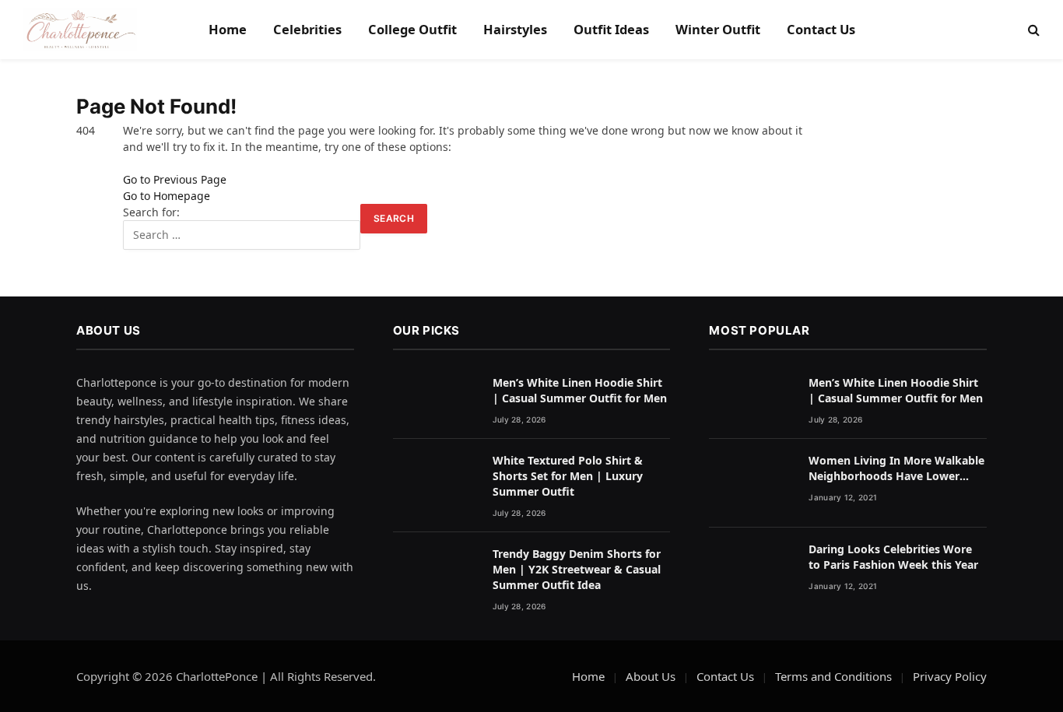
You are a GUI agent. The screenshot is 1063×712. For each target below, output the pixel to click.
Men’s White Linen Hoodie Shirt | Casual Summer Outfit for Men (580, 390)
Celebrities (307, 29)
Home (228, 29)
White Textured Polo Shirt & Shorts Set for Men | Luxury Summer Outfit (568, 476)
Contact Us (821, 29)
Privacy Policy (950, 676)
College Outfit (412, 29)
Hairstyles (515, 29)
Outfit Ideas (611, 29)
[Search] (1032, 29)
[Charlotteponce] (80, 29)
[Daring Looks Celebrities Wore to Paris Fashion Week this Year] (752, 572)
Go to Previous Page (174, 179)
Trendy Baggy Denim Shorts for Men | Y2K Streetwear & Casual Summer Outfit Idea (577, 569)
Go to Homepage (166, 195)
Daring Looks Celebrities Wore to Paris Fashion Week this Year (893, 557)
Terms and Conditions (833, 676)
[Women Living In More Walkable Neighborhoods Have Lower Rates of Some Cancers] (752, 483)
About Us (650, 676)
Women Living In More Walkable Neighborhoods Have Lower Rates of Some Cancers (896, 468)
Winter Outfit (717, 29)
